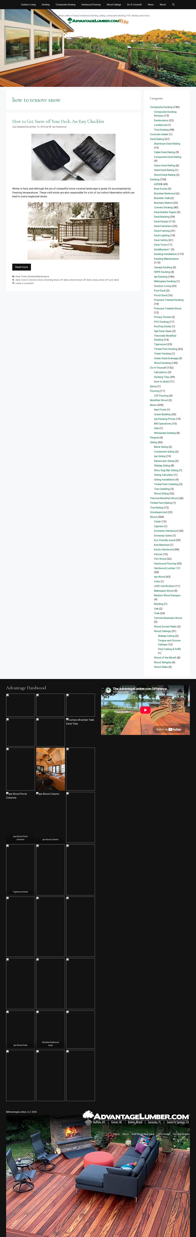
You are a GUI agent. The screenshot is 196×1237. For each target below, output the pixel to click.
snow (95, 280)
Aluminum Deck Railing (167, 143)
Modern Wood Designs (167, 595)
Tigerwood (160, 344)
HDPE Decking (162, 271)
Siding (153, 442)
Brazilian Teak (162, 198)
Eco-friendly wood (164, 540)
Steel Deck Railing (164, 170)
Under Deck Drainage (166, 358)
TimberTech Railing (161, 502)
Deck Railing (157, 139)
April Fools (160, 409)
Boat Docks (160, 188)
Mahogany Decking (165, 281)
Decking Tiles (161, 376)
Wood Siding (161, 493)
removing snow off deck (56, 280)
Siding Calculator (164, 474)
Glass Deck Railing (164, 165)
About (126, 1134)
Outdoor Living (28, 4)
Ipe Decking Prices (164, 418)
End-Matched (161, 544)
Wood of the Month (165, 657)
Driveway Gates (163, 535)
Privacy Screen (162, 317)
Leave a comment (25, 283)
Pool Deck (160, 290)
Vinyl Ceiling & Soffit (169, 649)
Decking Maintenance (38, 276)
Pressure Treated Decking (169, 299)
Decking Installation (165, 254)
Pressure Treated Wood (167, 308)
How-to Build (161, 381)
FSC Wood (160, 558)
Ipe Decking (160, 276)
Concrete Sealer (159, 134)
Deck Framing (162, 230)
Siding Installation (164, 479)
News (151, 4)
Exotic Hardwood (164, 549)
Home (116, 1134)
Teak (156, 613)
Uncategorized (158, 512)
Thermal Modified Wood (164, 498)
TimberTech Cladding (166, 484)
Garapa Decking (163, 267)
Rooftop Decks (162, 326)
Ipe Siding (159, 456)
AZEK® (158, 184)
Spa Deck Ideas (163, 331)
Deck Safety (161, 240)
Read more (21, 267)
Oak (156, 608)
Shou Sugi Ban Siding (166, 470)
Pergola (154, 437)
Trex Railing (156, 507)
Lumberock (160, 124)
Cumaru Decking (163, 207)
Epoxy (153, 386)
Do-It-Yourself (134, 4)
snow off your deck (109, 280)
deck (18, 280)
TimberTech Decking (165, 349)
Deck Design (161, 221)
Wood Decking (162, 362)
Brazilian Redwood (164, 193)
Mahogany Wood (163, 590)
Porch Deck (160, 295)
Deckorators (161, 120)
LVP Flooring (161, 395)
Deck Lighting (162, 235)
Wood (163, 4)
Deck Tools (21, 276)
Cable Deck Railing (164, 152)
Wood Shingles (162, 662)
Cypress (158, 526)
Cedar (157, 521)
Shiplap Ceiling (166, 635)
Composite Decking (65, 4)
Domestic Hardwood (166, 530)
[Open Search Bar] (173, 4)
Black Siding (161, 446)
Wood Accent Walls (165, 626)
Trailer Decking (162, 353)
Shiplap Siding (162, 465)
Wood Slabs (161, 666)
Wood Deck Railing (164, 174)
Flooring (155, 390)
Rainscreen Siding (164, 460)
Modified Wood (159, 400)
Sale (156, 428)
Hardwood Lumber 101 (167, 568)
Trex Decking (161, 129)
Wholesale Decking (165, 432)
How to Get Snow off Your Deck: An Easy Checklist (58, 121)
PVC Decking (161, 321)
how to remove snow (32, 280)
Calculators (160, 372)
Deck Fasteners (163, 226)
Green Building (162, 414)
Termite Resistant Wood (168, 617)
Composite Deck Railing (167, 156)
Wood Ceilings (114, 4)
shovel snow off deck (80, 280)
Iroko (157, 581)
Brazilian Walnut (163, 202)
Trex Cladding (162, 488)
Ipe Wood (159, 576)
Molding (158, 603)
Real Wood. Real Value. (143, 1134)
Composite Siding (164, 451)
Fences (158, 554)
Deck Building (162, 216)
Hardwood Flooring (91, 4)
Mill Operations (162, 423)
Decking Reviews (181, 1134)
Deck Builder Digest (165, 212)
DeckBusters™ (162, 249)
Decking (46, 4)
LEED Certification (164, 586)
